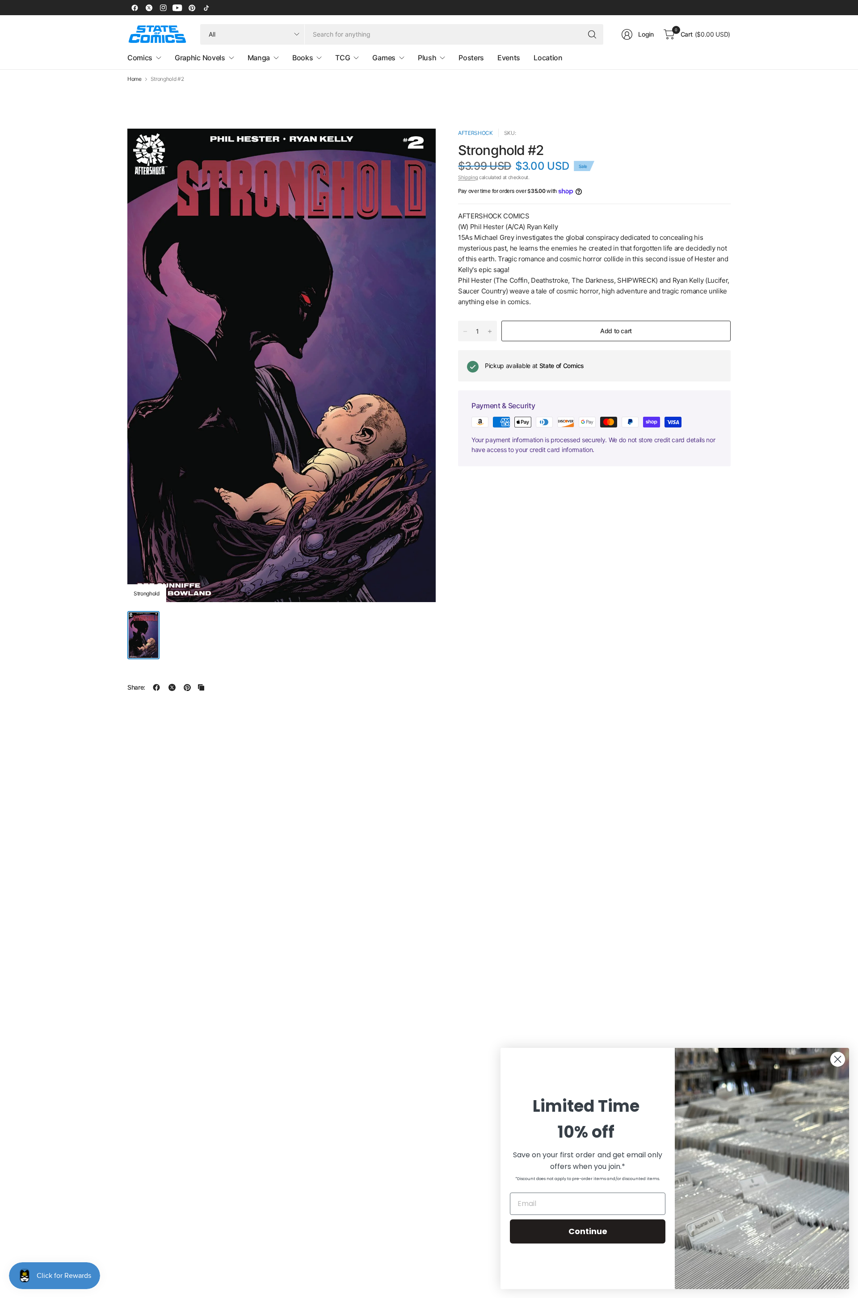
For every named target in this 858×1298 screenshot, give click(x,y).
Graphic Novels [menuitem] (200, 57)
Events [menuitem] (508, 57)
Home (134, 79)
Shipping (468, 177)
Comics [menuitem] (139, 57)
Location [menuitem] (548, 57)
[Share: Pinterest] (187, 687)
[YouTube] (177, 7)
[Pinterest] (192, 7)
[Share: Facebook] (156, 687)
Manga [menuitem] (259, 57)
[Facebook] (134, 7)
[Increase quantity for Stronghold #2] (489, 331)
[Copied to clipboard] (201, 687)
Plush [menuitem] (427, 57)
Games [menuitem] (383, 57)
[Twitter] (149, 7)
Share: (136, 687)
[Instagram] (163, 7)
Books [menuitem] (302, 57)
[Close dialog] (837, 1059)
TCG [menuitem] (342, 57)
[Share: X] (172, 687)
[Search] (592, 34)
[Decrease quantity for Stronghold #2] (465, 331)
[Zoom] (419, 146)
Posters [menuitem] (471, 57)
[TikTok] (206, 7)
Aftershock (475, 133)
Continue (587, 1231)
